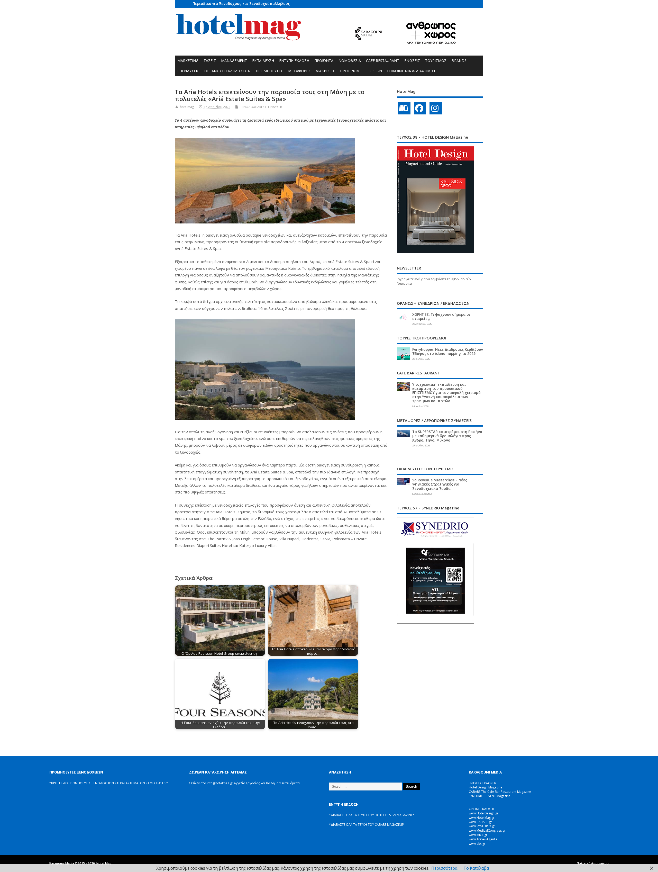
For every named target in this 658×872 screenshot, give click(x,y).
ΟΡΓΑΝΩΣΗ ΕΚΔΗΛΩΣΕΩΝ (227, 70)
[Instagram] (435, 108)
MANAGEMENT (234, 60)
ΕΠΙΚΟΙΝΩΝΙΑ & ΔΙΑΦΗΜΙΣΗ (411, 70)
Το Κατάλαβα (476, 868)
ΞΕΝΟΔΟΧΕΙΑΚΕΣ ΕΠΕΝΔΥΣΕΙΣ (261, 107)
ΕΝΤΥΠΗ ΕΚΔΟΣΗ (294, 60)
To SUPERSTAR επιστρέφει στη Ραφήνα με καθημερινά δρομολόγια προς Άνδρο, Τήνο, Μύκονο (447, 435)
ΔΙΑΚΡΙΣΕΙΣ (325, 70)
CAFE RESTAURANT (382, 60)
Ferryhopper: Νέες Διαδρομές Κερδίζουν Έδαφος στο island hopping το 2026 (447, 351)
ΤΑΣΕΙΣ (210, 60)
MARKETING (187, 60)
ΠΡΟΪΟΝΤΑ (323, 60)
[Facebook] (420, 108)
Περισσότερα (444, 868)
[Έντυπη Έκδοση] (404, 108)
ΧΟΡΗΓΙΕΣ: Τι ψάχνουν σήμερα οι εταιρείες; (441, 316)
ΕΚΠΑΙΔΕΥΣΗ (263, 60)
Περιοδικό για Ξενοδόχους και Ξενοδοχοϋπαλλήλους (241, 3)
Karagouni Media (62, 863)
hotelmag (187, 107)
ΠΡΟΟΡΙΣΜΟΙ (351, 70)
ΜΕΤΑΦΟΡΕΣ (299, 70)
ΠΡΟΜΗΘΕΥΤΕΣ (269, 70)
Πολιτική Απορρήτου (593, 863)
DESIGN (375, 70)
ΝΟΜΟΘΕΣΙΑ (350, 60)
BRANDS (459, 60)
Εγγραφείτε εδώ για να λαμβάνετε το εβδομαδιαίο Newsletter (434, 281)
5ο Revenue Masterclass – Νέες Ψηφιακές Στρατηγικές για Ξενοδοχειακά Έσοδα (439, 484)
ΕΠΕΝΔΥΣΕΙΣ (188, 70)
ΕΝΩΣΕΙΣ (412, 60)
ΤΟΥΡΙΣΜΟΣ (435, 60)
